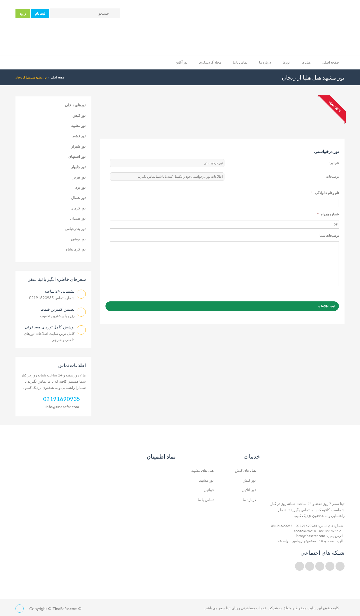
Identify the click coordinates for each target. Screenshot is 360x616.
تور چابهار (78, 166)
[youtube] (319, 566)
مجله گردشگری (210, 62)
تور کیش (79, 115)
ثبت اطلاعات (326, 306)
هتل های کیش (245, 470)
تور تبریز (79, 177)
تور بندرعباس (75, 228)
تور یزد (80, 187)
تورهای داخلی (75, 105)
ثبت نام (40, 13)
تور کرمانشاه (76, 249)
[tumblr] (299, 566)
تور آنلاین (181, 62)
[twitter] (340, 566)
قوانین (209, 490)
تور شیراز (78, 146)
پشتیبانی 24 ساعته (59, 291)
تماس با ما (240, 62)
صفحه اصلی (330, 62)
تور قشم (79, 136)
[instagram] (309, 566)
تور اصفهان (77, 156)
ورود (23, 13)
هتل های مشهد (202, 470)
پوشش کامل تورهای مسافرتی (50, 326)
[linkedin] (329, 566)
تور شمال (78, 197)
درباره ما (265, 62)
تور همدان (78, 218)
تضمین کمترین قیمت (57, 309)
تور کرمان (78, 208)
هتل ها (306, 62)
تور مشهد (78, 125)
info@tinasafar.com (62, 406)
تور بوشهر (78, 239)
